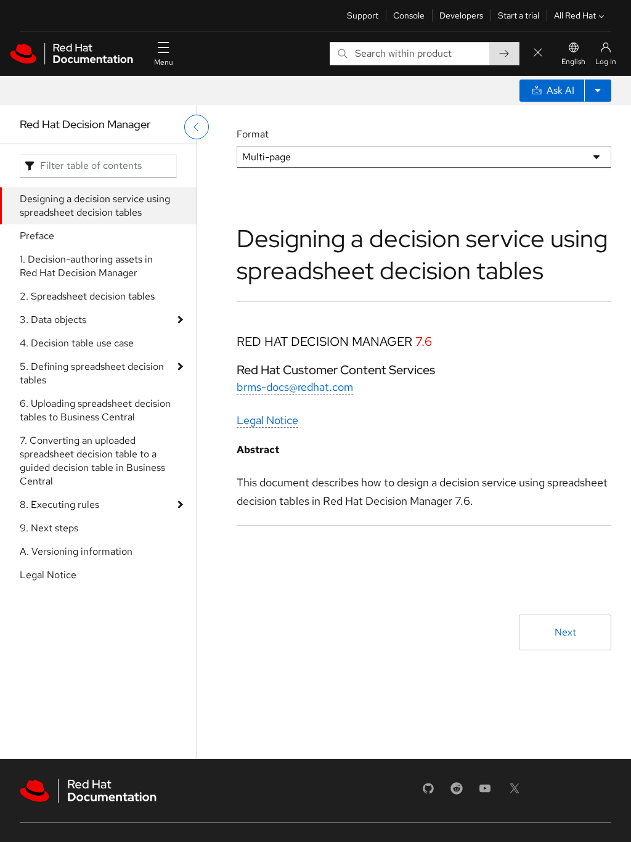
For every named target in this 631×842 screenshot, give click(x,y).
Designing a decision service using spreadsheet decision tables (95, 205)
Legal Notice (48, 574)
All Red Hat (575, 15)
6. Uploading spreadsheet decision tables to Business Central (95, 410)
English (573, 62)
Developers (461, 15)
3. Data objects (53, 319)
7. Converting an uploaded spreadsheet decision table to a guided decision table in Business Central (92, 461)
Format (253, 134)
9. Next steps (49, 527)
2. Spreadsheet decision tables (87, 296)
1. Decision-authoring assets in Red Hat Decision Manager (86, 266)
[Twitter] (514, 792)
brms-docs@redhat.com (295, 387)
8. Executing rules (59, 504)
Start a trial (518, 15)
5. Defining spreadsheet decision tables (92, 373)
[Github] (428, 792)
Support (362, 15)
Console (409, 15)
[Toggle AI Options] (597, 91)
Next (565, 632)
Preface (37, 235)
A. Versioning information (76, 551)
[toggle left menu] (196, 127)
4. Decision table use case (77, 343)
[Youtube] (485, 792)
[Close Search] (538, 53)
